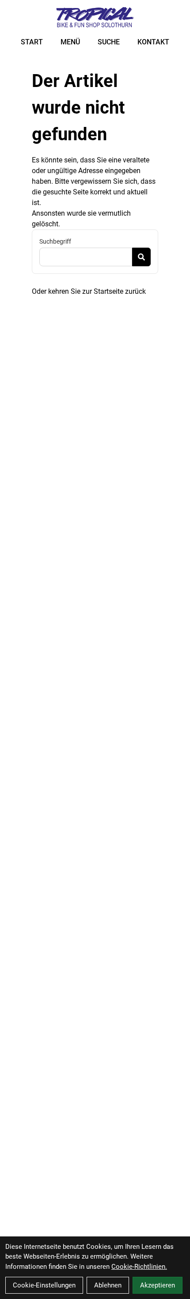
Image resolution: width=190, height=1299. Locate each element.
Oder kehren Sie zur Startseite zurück (89, 291)
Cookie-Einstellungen (44, 1285)
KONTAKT (153, 42)
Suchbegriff (55, 241)
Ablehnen (108, 1285)
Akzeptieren (157, 1285)
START (32, 42)
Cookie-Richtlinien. (139, 1267)
